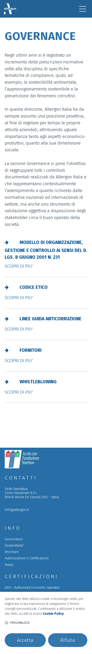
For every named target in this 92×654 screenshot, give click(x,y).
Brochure (12, 552)
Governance (14, 539)
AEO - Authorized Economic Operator (32, 588)
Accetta (25, 640)
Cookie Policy (53, 614)
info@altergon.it (17, 510)
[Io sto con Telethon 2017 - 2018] (22, 467)
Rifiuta (67, 640)
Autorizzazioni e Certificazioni (27, 558)
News (9, 565)
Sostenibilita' (14, 546)
